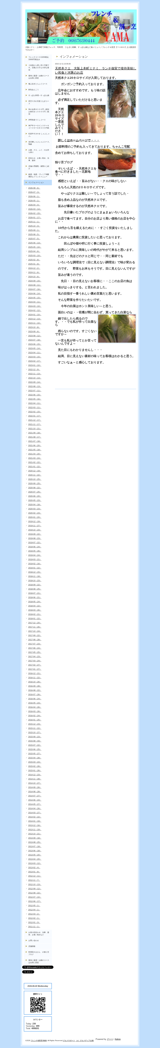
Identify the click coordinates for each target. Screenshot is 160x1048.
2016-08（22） (34, 690)
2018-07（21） (34, 593)
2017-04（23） (34, 656)
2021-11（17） (34, 424)
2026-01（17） (34, 218)
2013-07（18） (34, 846)
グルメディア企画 (87, 1040)
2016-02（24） (34, 716)
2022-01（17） (34, 416)
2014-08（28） (34, 792)
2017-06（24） (34, 648)
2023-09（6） (34, 331)
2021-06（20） (34, 445)
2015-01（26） (34, 770)
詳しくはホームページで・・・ (79, 140)
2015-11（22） (34, 728)
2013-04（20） (34, 859)
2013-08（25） (34, 842)
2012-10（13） (34, 884)
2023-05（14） (34, 348)
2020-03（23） (34, 509)
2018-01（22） (34, 618)
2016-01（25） (34, 720)
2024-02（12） (34, 310)
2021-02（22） (34, 462)
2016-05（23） (34, 703)
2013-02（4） (34, 868)
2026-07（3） (34, 192)
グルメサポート (69, 1040)
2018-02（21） (34, 614)
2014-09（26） (34, 787)
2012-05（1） (34, 905)
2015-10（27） (34, 732)
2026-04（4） (34, 205)
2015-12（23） (34, 724)
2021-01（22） (34, 467)
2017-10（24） (34, 631)
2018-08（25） (34, 589)
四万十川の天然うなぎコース (38, 102)
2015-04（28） (34, 758)
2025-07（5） (34, 239)
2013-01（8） (34, 872)
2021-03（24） (34, 458)
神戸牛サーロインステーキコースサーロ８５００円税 (38, 127)
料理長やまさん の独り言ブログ (38, 953)
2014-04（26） (34, 808)
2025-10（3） (34, 226)
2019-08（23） (34, 538)
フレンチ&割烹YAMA (39, 1040)
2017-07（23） (34, 644)
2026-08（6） (34, 188)
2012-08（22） (34, 893)
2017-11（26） (34, 627)
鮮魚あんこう (33, 90)
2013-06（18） (34, 851)
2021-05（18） (34, 450)
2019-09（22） (34, 534)
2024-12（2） (34, 268)
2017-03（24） (34, 661)
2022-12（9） (34, 369)
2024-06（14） (34, 293)
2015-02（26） (34, 766)
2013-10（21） (34, 834)
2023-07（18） (34, 340)
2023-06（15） (34, 344)
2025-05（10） (34, 247)
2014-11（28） (34, 779)
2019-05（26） (34, 551)
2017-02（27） (34, 665)
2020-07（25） (34, 492)
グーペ (110, 1039)
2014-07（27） (34, 796)
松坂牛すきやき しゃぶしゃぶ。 (39, 135)
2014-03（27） (34, 813)
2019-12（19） (34, 521)
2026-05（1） (34, 201)
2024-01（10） (34, 315)
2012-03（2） (34, 914)
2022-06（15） (34, 395)
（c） (77, 1040)
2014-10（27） (34, 783)
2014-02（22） (34, 817)
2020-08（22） (34, 488)
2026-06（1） (34, 196)
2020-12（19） (34, 471)
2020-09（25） (34, 483)
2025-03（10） (34, 255)
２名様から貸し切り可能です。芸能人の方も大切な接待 (38, 67)
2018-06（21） (34, 597)
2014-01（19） (34, 821)
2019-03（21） (34, 559)
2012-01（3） (34, 922)
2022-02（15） (34, 412)
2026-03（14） (34, 209)
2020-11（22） (34, 475)
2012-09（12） (34, 889)
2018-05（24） (34, 602)
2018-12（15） (34, 572)
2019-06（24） (34, 547)
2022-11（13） (34, 374)
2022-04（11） (34, 403)
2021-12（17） (34, 420)
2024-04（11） (34, 302)
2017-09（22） (34, 635)
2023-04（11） (34, 353)
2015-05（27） (34, 754)
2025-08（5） (34, 234)
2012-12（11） (34, 876)
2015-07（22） (34, 745)
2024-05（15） (34, 298)
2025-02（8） (34, 260)
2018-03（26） (34, 610)
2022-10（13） (34, 378)
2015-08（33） (34, 741)
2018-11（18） (34, 576)
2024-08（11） (34, 285)
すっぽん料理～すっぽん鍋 (38, 95)
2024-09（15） (34, 281)
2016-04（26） (34, 707)
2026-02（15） (34, 213)
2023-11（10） (34, 323)
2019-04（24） (34, 555)
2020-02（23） (34, 513)
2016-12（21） (34, 673)
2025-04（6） (34, 251)
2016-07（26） (34, 694)
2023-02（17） (34, 361)
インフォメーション (36, 182)
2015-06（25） (34, 749)
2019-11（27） (34, 526)
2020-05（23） (34, 500)
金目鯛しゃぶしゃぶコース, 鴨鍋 (39, 143)
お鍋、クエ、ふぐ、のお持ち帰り (38, 151)
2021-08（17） (34, 437)
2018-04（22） (34, 606)
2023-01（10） (34, 365)
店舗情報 (31, 946)
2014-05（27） (34, 804)
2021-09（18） (34, 433)
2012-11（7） (34, 880)
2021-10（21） (34, 429)
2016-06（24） (34, 699)
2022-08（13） (34, 386)
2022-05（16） (34, 399)
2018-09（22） (34, 585)
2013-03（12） (34, 863)
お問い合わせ (33, 940)
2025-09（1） (34, 230)
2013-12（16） (34, 825)
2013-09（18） (34, 838)
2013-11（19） (34, 830)
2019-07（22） (34, 543)
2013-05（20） (34, 855)
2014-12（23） (34, 775)
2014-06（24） (34, 800)
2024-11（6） (34, 272)
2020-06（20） (34, 496)
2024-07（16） (34, 289)
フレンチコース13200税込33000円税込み (38, 58)
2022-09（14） (34, 382)
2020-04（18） (34, 505)
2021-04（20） (34, 454)
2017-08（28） (34, 640)
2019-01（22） (34, 568)
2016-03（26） (34, 711)
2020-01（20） (34, 517)
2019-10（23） (34, 530)
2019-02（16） (34, 564)
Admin (118, 1039)
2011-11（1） (34, 927)
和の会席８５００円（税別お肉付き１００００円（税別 (38, 111)
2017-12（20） (34, 623)
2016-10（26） (34, 682)
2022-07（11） (34, 391)
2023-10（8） (34, 327)
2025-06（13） (34, 243)
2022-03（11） (34, 407)
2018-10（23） (34, 580)
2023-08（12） (34, 336)
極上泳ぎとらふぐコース (37, 84)
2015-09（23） (34, 737)
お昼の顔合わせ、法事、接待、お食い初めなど (38, 933)
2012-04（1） (34, 910)
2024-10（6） (34, 277)
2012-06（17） (34, 901)
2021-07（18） (34, 441)
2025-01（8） (34, 264)
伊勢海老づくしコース (37, 120)
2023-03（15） (34, 357)
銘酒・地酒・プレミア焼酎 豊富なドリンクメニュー (40, 175)
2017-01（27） (34, 669)
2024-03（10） (34, 306)
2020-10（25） (34, 479)
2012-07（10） (34, 897)
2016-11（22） (34, 678)
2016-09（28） (34, 686)
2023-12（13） (34, 319)
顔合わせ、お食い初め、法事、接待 (38, 159)
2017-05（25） (34, 652)
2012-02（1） (34, 918)
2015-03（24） (34, 762)
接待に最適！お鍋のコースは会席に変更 (38, 77)
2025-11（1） (34, 222)
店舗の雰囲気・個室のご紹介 (38, 167)
